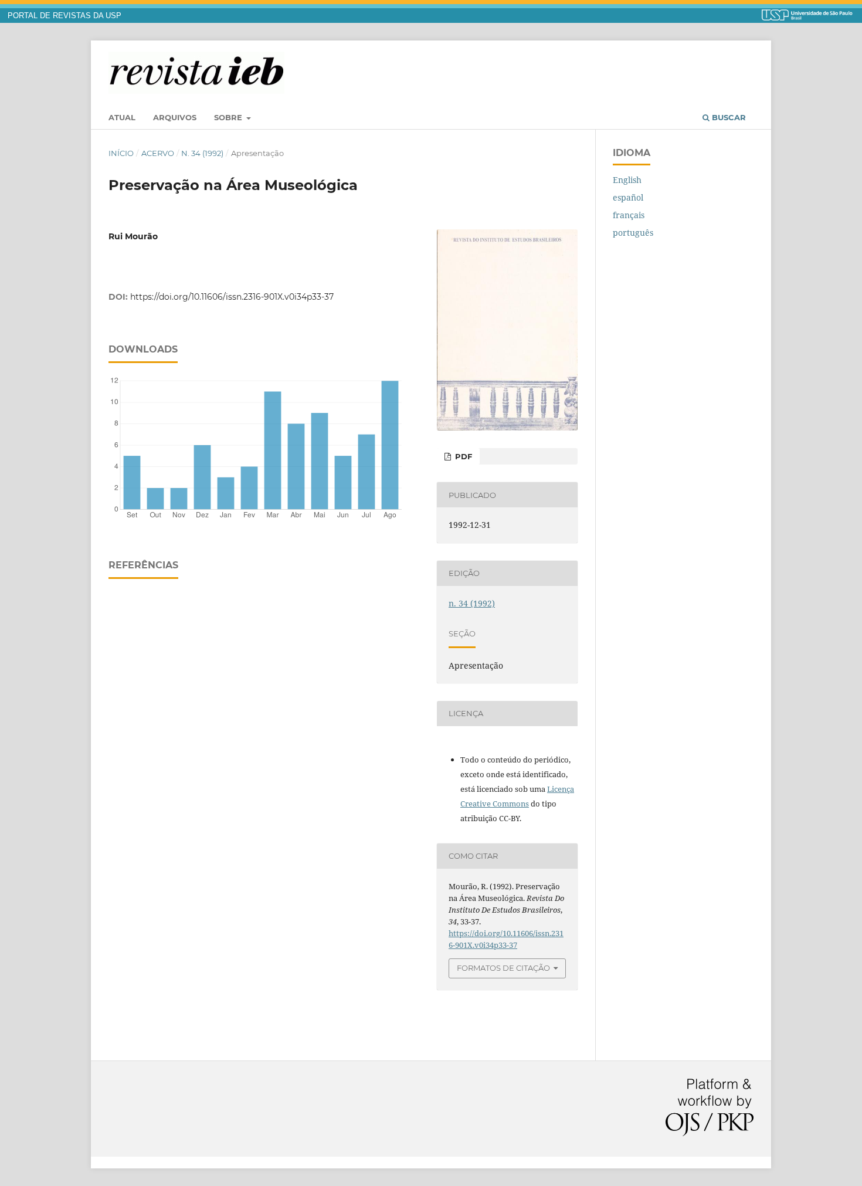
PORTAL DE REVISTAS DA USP (64, 16)
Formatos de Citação (503, 967)
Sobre (229, 117)
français (628, 215)
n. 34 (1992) (202, 153)
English (627, 179)
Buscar (728, 117)
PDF (462, 456)
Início (121, 153)
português (633, 232)
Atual (121, 117)
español (628, 197)
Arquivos (174, 117)
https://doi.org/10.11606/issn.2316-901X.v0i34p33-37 (232, 297)
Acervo (157, 153)
